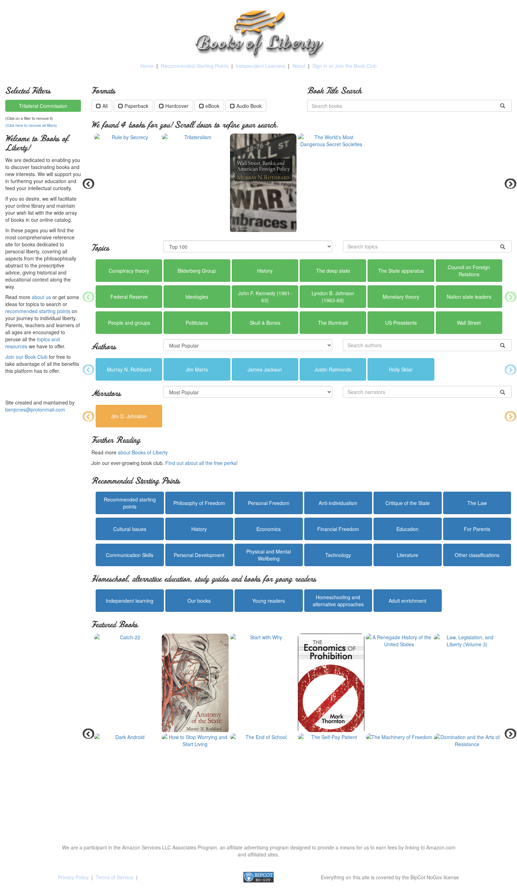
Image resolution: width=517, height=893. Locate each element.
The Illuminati (333, 322)
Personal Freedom (268, 502)
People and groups (129, 322)
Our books (199, 600)
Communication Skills (129, 554)
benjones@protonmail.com (35, 409)
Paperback (136, 105)
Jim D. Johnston (129, 416)
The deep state (333, 270)
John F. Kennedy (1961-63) (265, 297)
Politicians (197, 322)
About (298, 65)
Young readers (268, 600)
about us (41, 296)
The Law (477, 502)
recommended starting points (37, 311)
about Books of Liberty (143, 452)
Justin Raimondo (333, 369)
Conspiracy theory (129, 270)
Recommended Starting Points (195, 65)
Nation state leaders (469, 296)
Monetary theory (401, 296)
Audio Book (249, 105)
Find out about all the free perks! (201, 462)
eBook (212, 105)
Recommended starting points (130, 503)
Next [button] (508, 183)
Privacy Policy (73, 877)
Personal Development (199, 554)
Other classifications (477, 554)
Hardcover (177, 105)
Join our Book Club (26, 356)
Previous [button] (86, 183)
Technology (338, 554)
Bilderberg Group (197, 270)
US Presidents (401, 322)
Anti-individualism (338, 502)
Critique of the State (407, 502)
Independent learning (129, 600)
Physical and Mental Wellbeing (268, 555)
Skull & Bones (265, 322)
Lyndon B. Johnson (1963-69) (333, 297)
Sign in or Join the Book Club (344, 65)
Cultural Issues (129, 528)
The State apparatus (401, 270)
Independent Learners (260, 65)
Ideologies (196, 296)
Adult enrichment (407, 600)
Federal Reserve (129, 296)
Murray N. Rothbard (129, 369)
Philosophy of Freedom (199, 502)
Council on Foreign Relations (469, 271)
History (265, 270)
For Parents (477, 528)
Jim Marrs (197, 369)
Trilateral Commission (43, 105)
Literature (407, 554)
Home (147, 65)
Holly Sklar (401, 369)
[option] (301, 183)
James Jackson (265, 369)
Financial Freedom (338, 528)
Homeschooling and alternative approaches (338, 601)
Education (407, 528)
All (105, 105)
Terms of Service (114, 877)
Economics (268, 528)
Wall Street (469, 322)
